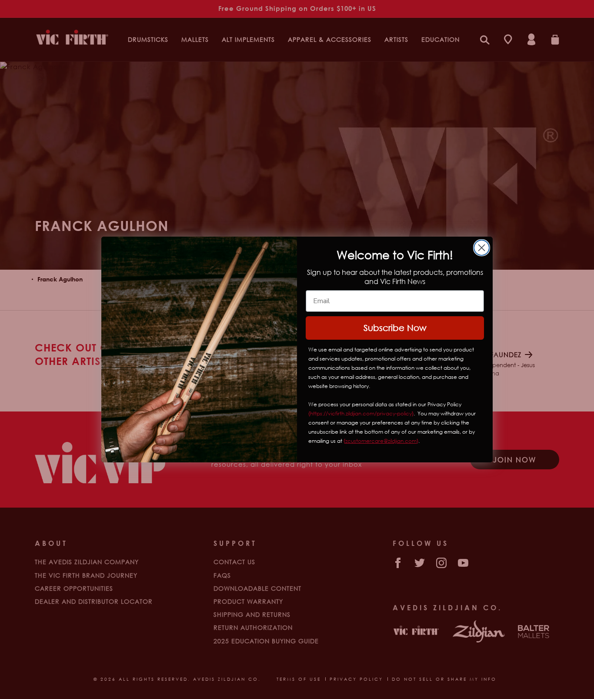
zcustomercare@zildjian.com (381, 441)
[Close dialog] (481, 247)
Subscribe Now (395, 328)
